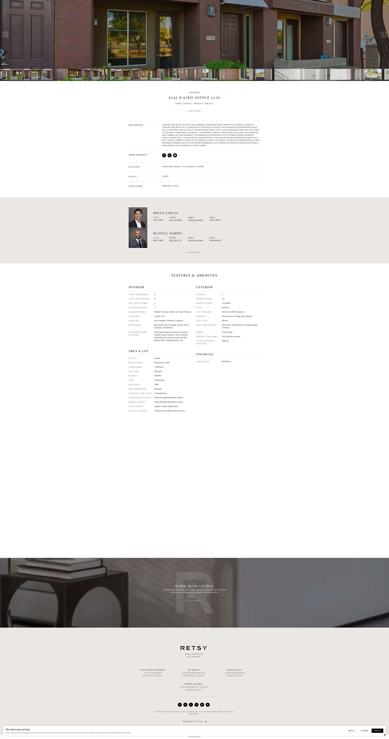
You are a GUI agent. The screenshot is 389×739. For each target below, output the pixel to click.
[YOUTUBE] (202, 705)
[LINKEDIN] (185, 705)
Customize (364, 731)
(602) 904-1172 (175, 240)
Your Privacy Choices (194, 737)
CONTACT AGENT (194, 252)
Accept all (377, 731)
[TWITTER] (191, 705)
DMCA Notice (193, 714)
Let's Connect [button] (194, 601)
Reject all (352, 731)
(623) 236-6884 (175, 220)
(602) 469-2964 (193, 656)
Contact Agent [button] (194, 111)
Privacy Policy (198, 721)
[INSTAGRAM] (196, 705)
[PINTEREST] (208, 705)
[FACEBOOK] (180, 705)
